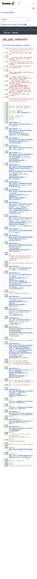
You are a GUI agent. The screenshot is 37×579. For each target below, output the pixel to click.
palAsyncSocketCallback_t (21, 286)
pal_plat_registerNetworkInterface (21, 131)
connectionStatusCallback (21, 333)
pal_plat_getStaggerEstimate (21, 456)
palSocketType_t (23, 349)
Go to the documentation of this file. (16, 45)
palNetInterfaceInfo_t (20, 250)
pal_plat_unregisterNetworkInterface (21, 140)
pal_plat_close (16, 230)
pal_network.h (24, 113)
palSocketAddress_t (18, 195)
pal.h (19, 111)
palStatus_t (14, 122)
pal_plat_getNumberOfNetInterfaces (21, 238)
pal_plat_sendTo (16, 218)
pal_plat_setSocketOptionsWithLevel (21, 167)
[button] (33, 3)
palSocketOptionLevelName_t (21, 172)
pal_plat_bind (15, 191)
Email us (21, 24)
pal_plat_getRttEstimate (21, 449)
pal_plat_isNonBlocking (20, 183)
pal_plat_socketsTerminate (21, 148)
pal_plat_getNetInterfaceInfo (21, 246)
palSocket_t (17, 156)
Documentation (7, 12)
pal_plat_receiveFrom (19, 204)
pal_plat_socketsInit (19, 124)
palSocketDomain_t (22, 347)
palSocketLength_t (17, 160)
